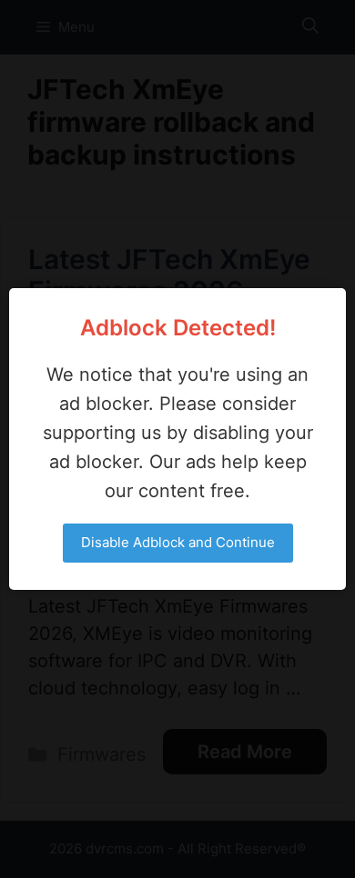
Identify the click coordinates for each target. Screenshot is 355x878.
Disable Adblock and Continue (178, 542)
